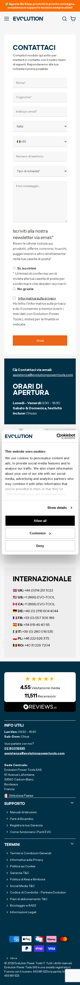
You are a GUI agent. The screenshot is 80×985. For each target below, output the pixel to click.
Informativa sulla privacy (37, 298)
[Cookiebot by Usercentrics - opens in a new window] (57, 436)
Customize (38, 533)
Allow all (40, 520)
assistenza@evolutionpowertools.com (43, 375)
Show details (57, 507)
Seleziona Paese (21, 796)
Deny (40, 546)
